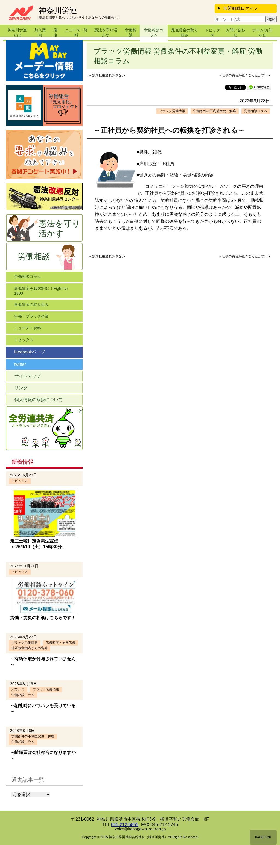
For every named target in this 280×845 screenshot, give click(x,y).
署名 (56, 32)
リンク (21, 388)
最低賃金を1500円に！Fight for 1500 (41, 290)
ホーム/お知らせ (262, 32)
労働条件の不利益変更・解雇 (214, 111)
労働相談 (130, 32)
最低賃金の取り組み (184, 32)
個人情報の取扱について (38, 399)
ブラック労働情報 (172, 111)
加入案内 (40, 32)
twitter (20, 364)
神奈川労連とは (17, 32)
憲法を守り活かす (105, 32)
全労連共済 (80, 411)
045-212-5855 (124, 824)
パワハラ (18, 689)
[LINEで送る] (259, 87)
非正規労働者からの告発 (29, 648)
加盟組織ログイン (240, 8)
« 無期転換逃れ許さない (107, 75)
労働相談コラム (153, 32)
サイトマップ (27, 376)
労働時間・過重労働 (60, 643)
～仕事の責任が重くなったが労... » (244, 75)
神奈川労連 (58, 11)
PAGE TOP (263, 837)
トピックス (212, 32)
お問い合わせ (235, 32)
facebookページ (29, 352)
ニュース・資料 (76, 32)
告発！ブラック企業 (31, 316)
